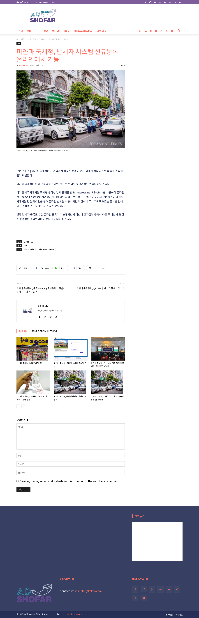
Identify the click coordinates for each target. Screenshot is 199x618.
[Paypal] (170, 2)
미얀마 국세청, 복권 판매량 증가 (30, 363)
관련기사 (23, 331)
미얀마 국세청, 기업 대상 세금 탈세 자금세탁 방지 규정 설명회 (107, 365)
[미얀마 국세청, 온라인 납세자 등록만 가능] (71, 349)
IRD (26, 245)
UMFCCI (56, 30)
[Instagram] (150, 2)
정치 (37, 30)
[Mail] (160, 2)
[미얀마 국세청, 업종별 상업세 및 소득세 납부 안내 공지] (108, 382)
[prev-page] (18, 406)
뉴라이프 (179, 614)
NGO (66, 30)
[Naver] (165, 2)
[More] (103, 268)
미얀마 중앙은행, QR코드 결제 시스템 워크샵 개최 (100, 288)
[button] (179, 31)
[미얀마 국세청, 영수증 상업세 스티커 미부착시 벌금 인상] (33, 382)
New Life (101, 30)
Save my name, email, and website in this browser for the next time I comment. (70, 481)
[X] (175, 2)
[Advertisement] (70, 160)
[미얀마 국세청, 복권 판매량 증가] (33, 349)
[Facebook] (145, 2)
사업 (21, 30)
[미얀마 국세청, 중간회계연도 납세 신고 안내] (71, 382)
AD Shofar (23, 65)
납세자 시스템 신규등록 (46, 249)
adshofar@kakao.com (88, 591)
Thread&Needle (83, 30)
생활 (29, 30)
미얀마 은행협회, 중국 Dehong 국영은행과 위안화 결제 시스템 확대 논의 (40, 290)
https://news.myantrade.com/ (50, 310)
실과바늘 (169, 614)
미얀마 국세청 (29, 249)
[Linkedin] (155, 2)
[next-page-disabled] (23, 406)
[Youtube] (180, 2)
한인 (46, 30)
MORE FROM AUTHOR (44, 331)
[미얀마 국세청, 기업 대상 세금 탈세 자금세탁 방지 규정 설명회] (108, 349)
